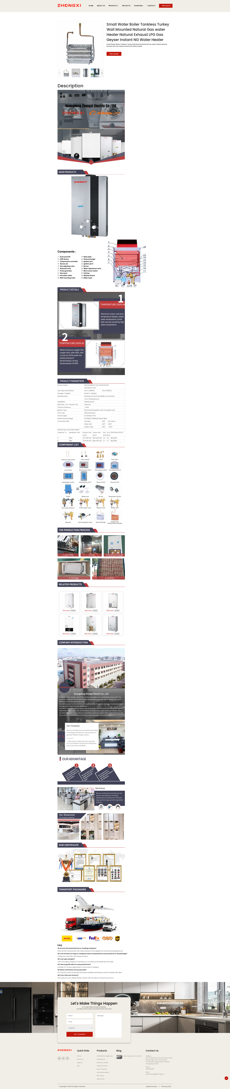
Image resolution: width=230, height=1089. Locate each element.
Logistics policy (151, 1086)
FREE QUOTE (166, 6)
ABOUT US (101, 5)
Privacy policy (166, 1086)
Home (91, 5)
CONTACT (151, 5)
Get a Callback (79, 1034)
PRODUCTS (113, 5)
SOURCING (138, 5)
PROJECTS (126, 5)
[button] (59, 73)
